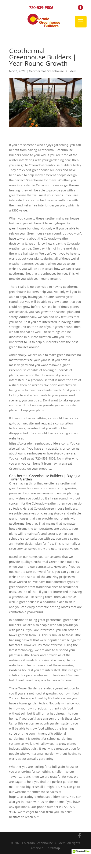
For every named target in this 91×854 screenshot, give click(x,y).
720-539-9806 (41, 7)
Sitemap (54, 848)
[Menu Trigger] (81, 21)
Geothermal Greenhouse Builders (53, 71)
